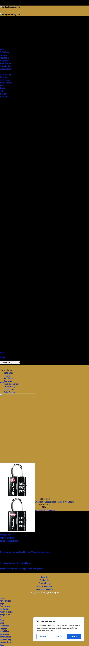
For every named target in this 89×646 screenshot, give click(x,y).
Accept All (74, 636)
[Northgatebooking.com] (14, 13)
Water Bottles (9, 392)
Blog (1, 617)
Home (2, 24)
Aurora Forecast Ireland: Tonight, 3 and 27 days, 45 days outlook (25, 552)
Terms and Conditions (9, 540)
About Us (44, 577)
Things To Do (5, 614)
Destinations (5, 33)
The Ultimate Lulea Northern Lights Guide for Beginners (21, 568)
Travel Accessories (11, 383)
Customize (43, 636)
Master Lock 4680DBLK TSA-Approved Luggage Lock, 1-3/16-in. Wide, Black (45, 501)
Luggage (7, 375)
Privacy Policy (5, 534)
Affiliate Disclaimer (7, 537)
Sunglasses (8, 381)
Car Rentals (4, 35)
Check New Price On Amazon (44, 510)
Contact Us (44, 580)
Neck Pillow (8, 378)
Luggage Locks (9, 389)
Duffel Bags (4, 625)
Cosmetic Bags (9, 386)
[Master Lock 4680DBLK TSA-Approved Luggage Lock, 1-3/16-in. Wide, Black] (17, 480)
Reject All (59, 636)
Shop (2, 382)
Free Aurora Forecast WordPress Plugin (15, 563)
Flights (2, 30)
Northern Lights (6, 27)
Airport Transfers (6, 611)
